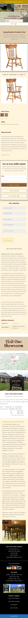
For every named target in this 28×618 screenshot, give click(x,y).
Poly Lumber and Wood (14, 601)
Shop (8, 35)
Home (5, 35)
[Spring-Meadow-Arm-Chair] (14, 103)
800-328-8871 (18, 407)
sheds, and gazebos (14, 495)
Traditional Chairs (14, 37)
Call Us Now (13, 191)
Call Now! (14, 616)
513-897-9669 (8, 407)
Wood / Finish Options (14, 598)
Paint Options (14, 604)
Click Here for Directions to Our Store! (14, 18)
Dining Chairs (6, 37)
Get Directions (13, 196)
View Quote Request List (13, 2)
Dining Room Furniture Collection (17, 35)
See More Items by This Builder (11, 124)
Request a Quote (14, 185)
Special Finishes (14, 608)
